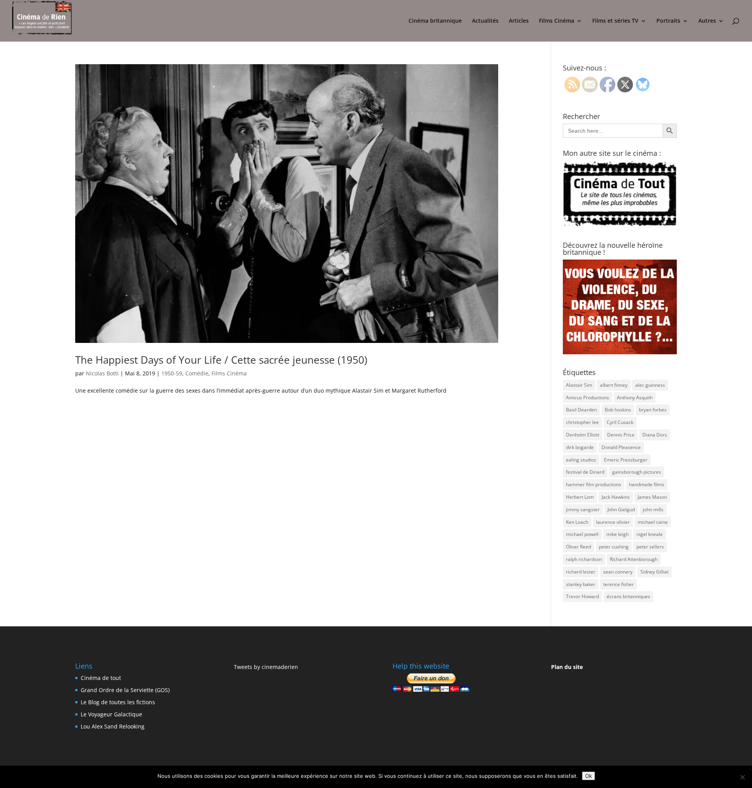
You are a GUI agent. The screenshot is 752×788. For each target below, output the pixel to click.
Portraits (668, 21)
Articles (519, 21)
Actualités (485, 21)
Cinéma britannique (435, 21)
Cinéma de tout (101, 678)
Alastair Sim (579, 385)
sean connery (618, 571)
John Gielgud (621, 509)
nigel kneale (649, 534)
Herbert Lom (580, 497)
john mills (653, 509)
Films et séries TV (615, 21)
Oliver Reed (578, 546)
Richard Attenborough (634, 559)
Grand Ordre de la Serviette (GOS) (125, 690)
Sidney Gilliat (654, 571)
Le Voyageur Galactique (111, 714)
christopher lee (582, 422)
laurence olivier (613, 522)
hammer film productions (593, 484)
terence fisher (618, 584)
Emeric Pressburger (625, 459)
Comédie (196, 373)
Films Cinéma (556, 21)
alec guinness (650, 385)
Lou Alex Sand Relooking (113, 726)
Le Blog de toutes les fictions (118, 702)
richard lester (580, 571)
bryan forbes (653, 409)
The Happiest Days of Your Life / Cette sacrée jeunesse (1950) (221, 360)
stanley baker (580, 584)
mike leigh (617, 534)
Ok (588, 776)
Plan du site (567, 667)
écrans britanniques (628, 596)
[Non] (742, 777)
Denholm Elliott (582, 434)
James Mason (652, 497)
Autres (707, 21)
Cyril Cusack (620, 422)
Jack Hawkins (616, 497)
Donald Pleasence (621, 447)
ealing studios (581, 459)
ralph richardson (584, 559)
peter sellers (650, 546)
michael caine (653, 522)
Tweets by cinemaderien (266, 667)
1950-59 (171, 373)
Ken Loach (577, 522)
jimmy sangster (583, 509)
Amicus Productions (587, 397)
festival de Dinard (585, 472)
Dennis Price (620, 434)
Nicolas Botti (102, 373)
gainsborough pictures (636, 472)
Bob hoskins (618, 409)
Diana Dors (654, 434)
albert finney (613, 385)
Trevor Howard (582, 596)
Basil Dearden (581, 409)
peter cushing (614, 546)
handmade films (646, 484)
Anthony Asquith (635, 397)
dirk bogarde (580, 447)
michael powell (582, 534)
